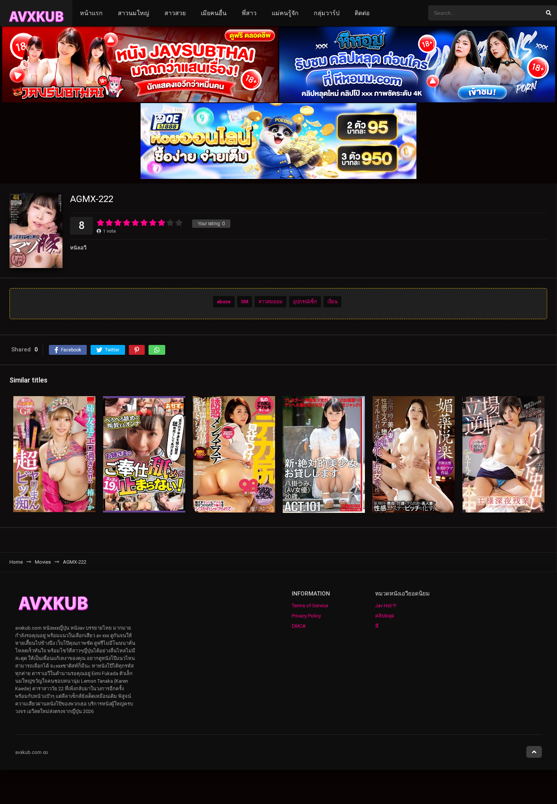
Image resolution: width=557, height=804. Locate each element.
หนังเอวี (78, 247)
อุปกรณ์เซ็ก (305, 301)
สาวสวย (175, 13)
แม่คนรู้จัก (285, 13)
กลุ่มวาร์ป (327, 13)
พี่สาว (249, 13)
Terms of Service (310, 605)
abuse (224, 301)
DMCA (299, 626)
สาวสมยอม (270, 301)
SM (244, 301)
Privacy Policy (306, 616)
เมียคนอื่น (214, 13)
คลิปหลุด (384, 616)
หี (377, 626)
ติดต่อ (362, 13)
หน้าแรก (91, 13)
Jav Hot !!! (385, 605)
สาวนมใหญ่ (133, 13)
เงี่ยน (332, 301)
